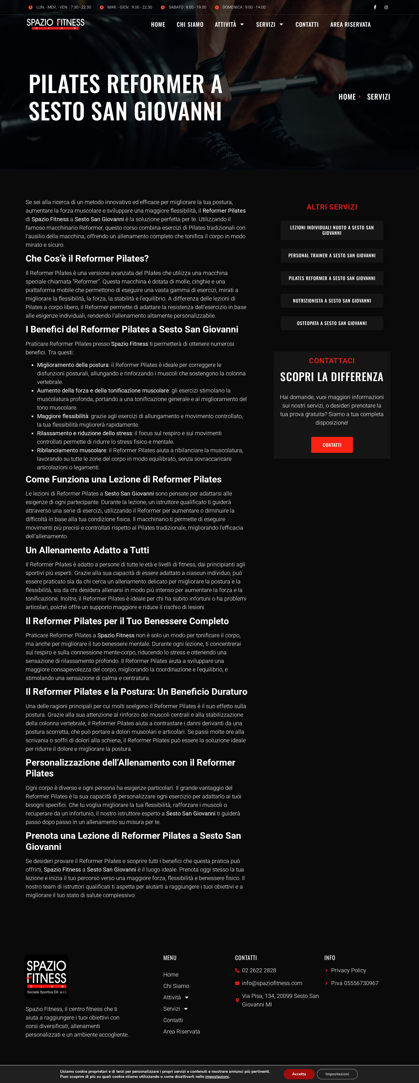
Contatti (307, 24)
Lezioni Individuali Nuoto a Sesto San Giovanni (332, 230)
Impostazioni (337, 1074)
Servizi (266, 24)
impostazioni (217, 1076)
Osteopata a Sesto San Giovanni (332, 323)
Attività (225, 24)
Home (158, 24)
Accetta (299, 1074)
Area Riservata (350, 24)
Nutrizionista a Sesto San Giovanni (332, 300)
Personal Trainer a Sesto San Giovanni (332, 255)
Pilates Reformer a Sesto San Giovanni (332, 278)
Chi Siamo (190, 24)
